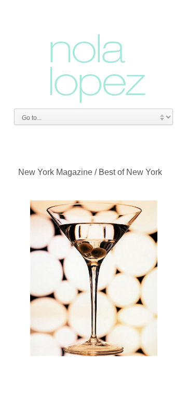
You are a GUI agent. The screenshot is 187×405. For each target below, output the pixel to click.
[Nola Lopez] (93, 55)
